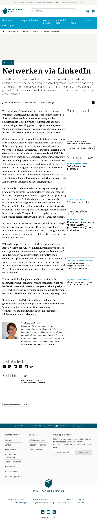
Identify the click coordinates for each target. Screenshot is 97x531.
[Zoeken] (74, 10)
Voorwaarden (10, 450)
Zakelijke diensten (37, 440)
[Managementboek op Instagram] (54, 512)
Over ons (8, 440)
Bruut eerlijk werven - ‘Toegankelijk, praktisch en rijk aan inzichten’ (80, 226)
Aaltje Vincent (40, 86)
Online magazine (13, 32)
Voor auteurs (10, 467)
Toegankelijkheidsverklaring (43, 503)
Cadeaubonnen (35, 450)
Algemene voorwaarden (42, 499)
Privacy (70, 499)
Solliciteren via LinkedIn (26, 90)
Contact (8, 445)
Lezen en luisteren (13, 462)
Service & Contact (65, 503)
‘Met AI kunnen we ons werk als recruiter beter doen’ (79, 283)
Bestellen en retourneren (10, 455)
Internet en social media (31, 32)
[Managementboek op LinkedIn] (42, 512)
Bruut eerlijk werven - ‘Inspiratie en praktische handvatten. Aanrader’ (78, 265)
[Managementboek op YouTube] (48, 512)
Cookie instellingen (20, 503)
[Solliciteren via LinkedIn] (75, 126)
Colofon (59, 499)
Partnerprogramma (13, 476)
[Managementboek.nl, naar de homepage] (13, 13)
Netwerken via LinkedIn (51, 32)
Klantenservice (12, 434)
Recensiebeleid (11, 471)
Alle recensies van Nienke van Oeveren (38, 344)
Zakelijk (33, 434)
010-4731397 (90, 20)
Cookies (81, 499)
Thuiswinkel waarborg (19, 499)
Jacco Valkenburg (81, 86)
